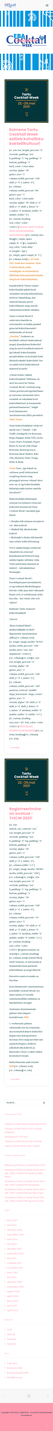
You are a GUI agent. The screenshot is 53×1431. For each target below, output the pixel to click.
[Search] (26, 1102)
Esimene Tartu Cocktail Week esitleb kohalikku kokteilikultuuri (26, 136)
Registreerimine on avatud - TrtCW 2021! (25, 813)
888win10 (10, 1165)
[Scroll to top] (47, 1425)
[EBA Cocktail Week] (10, 5)
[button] (47, 5)
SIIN (26, 1017)
